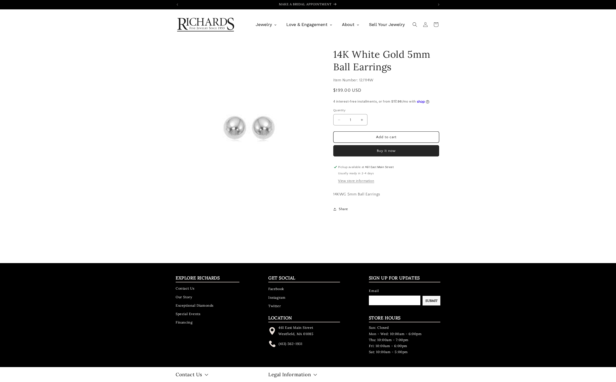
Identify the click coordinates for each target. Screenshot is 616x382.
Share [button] (343, 209)
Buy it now (386, 151)
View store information (356, 181)
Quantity (339, 110)
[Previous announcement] (177, 4)
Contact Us (185, 288)
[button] (415, 24)
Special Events (188, 314)
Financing (184, 322)
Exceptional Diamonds (194, 305)
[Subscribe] (431, 300)
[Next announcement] (438, 4)
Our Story (184, 297)
